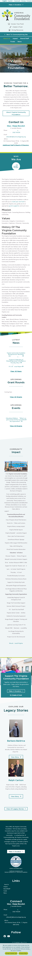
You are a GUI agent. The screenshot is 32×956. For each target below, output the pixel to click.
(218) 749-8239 (16, 132)
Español (10, 1)
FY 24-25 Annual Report (15, 366)
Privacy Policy (23, 953)
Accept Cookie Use (11, 953)
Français (29, 1)
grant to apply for (14, 206)
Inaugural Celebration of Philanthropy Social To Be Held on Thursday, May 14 (16, 361)
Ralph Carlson (16, 780)
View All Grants (16, 397)
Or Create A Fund (16, 695)
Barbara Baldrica (16, 741)
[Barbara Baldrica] (16, 728)
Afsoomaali (17, 1)
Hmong (23, 1)
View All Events (16, 426)
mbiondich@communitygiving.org (16, 137)
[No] (30, 949)
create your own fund (18, 201)
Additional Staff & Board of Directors (16, 145)
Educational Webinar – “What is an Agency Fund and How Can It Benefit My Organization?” (16, 420)
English (5, 1)
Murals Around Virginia (16, 643)
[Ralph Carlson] (16, 767)
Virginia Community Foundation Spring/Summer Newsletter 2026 (16, 354)
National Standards (9, 872)
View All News (16, 371)
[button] (16, 4)
